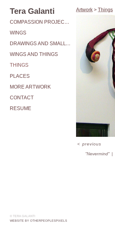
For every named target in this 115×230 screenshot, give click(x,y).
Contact (22, 97)
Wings (18, 32)
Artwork (84, 9)
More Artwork (30, 86)
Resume (20, 108)
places (20, 76)
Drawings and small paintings (40, 43)
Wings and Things (34, 54)
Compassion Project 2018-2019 (40, 22)
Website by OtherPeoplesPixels (38, 220)
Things (19, 65)
